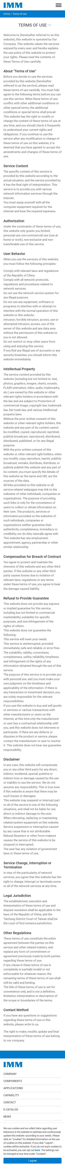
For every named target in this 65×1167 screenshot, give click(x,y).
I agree (32, 1160)
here (37, 1150)
